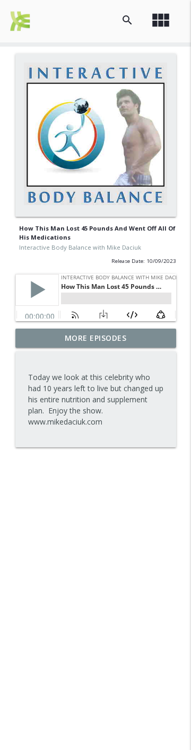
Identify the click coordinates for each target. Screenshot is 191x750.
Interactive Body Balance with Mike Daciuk (80, 247)
